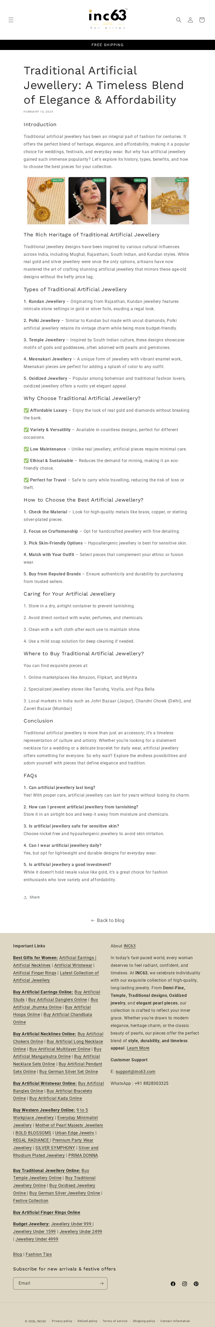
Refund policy (88, 1321)
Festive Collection (31, 1200)
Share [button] (35, 897)
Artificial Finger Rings (34, 972)
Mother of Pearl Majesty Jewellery (69, 1125)
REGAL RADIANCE (31, 1140)
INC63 (130, 945)
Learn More (138, 1048)
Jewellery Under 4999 (36, 1239)
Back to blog (110, 920)
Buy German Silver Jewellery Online (64, 1193)
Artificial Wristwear (73, 965)
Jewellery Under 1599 (34, 1231)
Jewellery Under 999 (72, 1223)
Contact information (175, 1321)
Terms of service (115, 1321)
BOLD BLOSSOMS (33, 1132)
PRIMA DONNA (83, 1155)
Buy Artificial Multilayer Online (59, 1049)
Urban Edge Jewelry (74, 1132)
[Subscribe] (101, 1283)
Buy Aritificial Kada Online (55, 1098)
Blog (17, 1254)
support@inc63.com (135, 1071)
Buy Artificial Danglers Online (57, 999)
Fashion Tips (39, 1254)
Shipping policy (144, 1321)
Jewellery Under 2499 (81, 1231)
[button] (11, 20)
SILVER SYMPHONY (55, 1147)
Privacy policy (62, 1321)
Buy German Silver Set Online (68, 1071)
